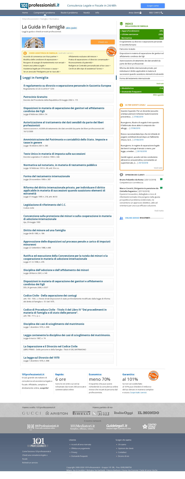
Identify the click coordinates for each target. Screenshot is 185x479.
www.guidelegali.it (118, 427)
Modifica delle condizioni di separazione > (40, 59)
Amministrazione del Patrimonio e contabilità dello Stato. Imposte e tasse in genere (65, 141)
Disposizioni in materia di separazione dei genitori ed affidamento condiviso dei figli (63, 109)
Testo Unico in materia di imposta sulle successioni (54, 153)
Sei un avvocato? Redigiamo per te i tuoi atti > (41, 71)
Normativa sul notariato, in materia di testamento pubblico (60, 165)
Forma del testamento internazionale (46, 176)
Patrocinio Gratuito (35, 97)
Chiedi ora (103, 42)
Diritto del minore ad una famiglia (44, 230)
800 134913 (155, 12)
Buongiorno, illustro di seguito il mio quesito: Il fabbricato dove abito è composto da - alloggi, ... (140, 125)
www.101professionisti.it (43, 427)
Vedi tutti (160, 83)
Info (97, 12)
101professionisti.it (30, 19)
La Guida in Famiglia (43, 27)
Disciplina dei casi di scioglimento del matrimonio (53, 324)
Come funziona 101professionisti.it (36, 451)
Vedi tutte (159, 210)
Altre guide (158, 94)
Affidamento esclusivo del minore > (83, 56)
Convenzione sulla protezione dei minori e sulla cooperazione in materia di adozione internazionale (67, 217)
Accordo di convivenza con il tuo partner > (40, 56)
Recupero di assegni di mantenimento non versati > (44, 62)
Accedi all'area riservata (81, 444)
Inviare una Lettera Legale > (34, 65)
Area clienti (134, 12)
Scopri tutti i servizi (138, 392)
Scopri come (153, 5)
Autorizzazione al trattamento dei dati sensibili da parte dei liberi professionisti (63, 124)
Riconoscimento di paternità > (81, 62)
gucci (31, 413)
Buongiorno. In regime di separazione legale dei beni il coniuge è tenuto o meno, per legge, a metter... (140, 148)
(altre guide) (71, 27)
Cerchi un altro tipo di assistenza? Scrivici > (86, 68)
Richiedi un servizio (30, 462)
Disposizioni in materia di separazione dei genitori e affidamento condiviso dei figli (63, 283)
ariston (57, 413)
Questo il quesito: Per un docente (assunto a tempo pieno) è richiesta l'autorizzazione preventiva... (139, 114)
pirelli (81, 413)
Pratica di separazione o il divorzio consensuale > (89, 59)
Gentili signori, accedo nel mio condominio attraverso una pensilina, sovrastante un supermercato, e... (139, 160)
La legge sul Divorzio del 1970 (41, 357)
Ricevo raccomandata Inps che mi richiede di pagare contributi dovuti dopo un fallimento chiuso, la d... (140, 137)
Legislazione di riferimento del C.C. (44, 204)
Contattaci (122, 452)
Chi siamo (122, 444)
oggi (123, 413)
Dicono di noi (123, 456)
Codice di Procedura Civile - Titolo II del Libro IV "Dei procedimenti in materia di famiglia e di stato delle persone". (65, 311)
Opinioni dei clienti (125, 448)
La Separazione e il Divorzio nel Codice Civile (50, 346)
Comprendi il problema (44, 12)
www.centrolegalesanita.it (150, 427)
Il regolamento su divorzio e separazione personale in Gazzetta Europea (67, 85)
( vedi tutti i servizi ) (65, 53)
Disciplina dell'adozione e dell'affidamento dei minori (56, 270)
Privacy (74, 452)
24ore (100, 413)
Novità (86, 12)
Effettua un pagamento (80, 448)
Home (25, 12)
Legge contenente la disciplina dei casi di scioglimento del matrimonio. (67, 335)
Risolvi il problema (69, 12)
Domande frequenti (79, 456)
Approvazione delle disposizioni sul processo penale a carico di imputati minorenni (66, 243)
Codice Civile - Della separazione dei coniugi (50, 295)
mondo (148, 413)
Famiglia (44, 19)
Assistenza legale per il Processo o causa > (40, 68)
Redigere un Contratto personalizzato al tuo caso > (89, 65)
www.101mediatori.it (82, 427)
